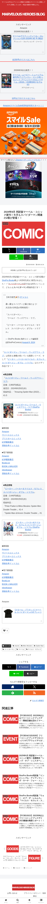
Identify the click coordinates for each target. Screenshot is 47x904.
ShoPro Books (8, 280)
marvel (17, 646)
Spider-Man (40, 646)
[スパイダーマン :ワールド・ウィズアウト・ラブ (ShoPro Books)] (8, 411)
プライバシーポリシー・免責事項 (35, 894)
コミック (7, 646)
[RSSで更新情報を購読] (34, 692)
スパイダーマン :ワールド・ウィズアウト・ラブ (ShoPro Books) (28, 407)
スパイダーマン (9, 649)
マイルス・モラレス (34, 649)
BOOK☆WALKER (10, 466)
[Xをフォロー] (34, 686)
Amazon (5, 432)
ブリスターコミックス (11, 439)
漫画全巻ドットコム (10, 445)
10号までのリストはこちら (23, 98)
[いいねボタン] (4, 630)
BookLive (6, 463)
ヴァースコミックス (10, 435)
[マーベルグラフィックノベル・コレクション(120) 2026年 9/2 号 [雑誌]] (6, 42)
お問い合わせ (12, 893)
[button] (31, 257)
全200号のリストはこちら (23, 60)
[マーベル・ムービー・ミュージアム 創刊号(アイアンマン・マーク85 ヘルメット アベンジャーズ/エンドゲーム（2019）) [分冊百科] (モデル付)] (6, 81)
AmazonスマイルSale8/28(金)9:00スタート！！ (23, 106)
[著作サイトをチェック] (12, 686)
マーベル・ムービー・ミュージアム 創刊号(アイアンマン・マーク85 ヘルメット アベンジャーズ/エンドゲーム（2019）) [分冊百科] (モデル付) (28, 80)
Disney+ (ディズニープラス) (28, 160)
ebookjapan (7, 470)
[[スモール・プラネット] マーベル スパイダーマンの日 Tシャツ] (8, 613)
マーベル (21, 649)
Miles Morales (27, 646)
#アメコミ (24, 297)
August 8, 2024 (28, 342)
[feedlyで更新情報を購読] (12, 692)
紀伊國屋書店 (7, 442)
